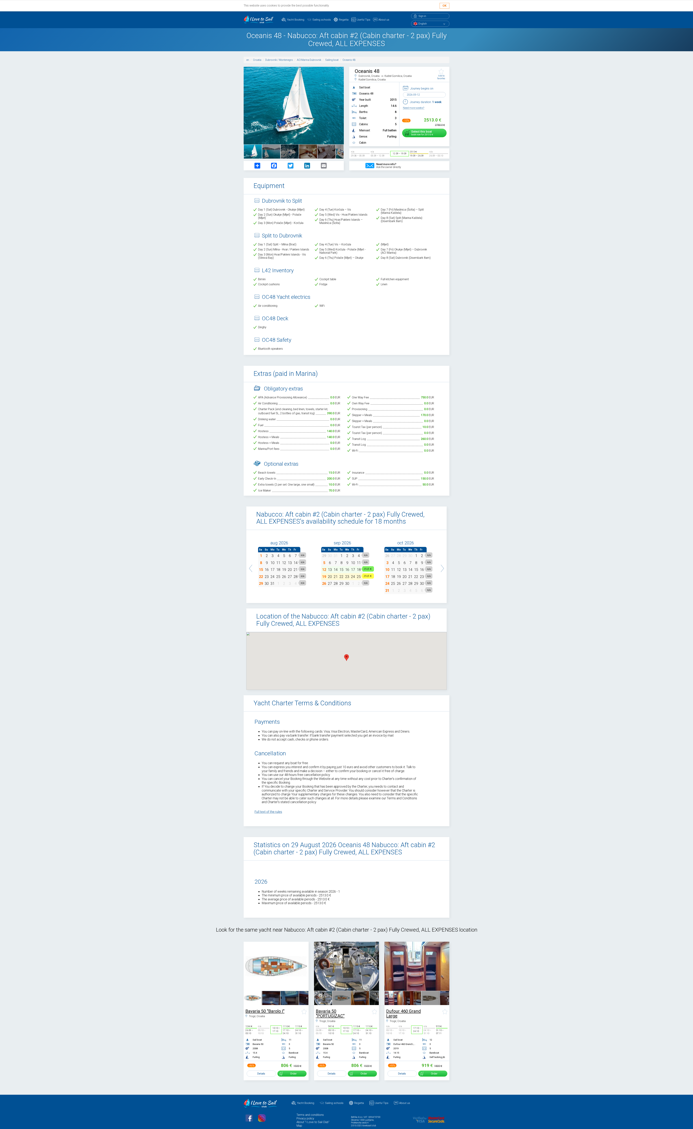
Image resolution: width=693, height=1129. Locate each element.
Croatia (257, 59)
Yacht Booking (295, 19)
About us (383, 19)
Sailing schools (321, 19)
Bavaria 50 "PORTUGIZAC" (330, 1013)
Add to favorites (441, 77)
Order (293, 1073)
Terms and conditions (310, 1115)
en (247, 59)
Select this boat (421, 133)
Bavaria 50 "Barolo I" (264, 1011)
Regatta (343, 19)
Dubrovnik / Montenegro (279, 59)
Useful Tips (363, 19)
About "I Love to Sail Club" (313, 1122)
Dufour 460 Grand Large (403, 1013)
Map (299, 1125)
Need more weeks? (413, 107)
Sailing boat (332, 59)
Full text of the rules (268, 812)
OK (444, 5)
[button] (250, 566)
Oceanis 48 (349, 59)
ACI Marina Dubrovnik (309, 59)
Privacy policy (305, 1118)
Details (261, 1073)
